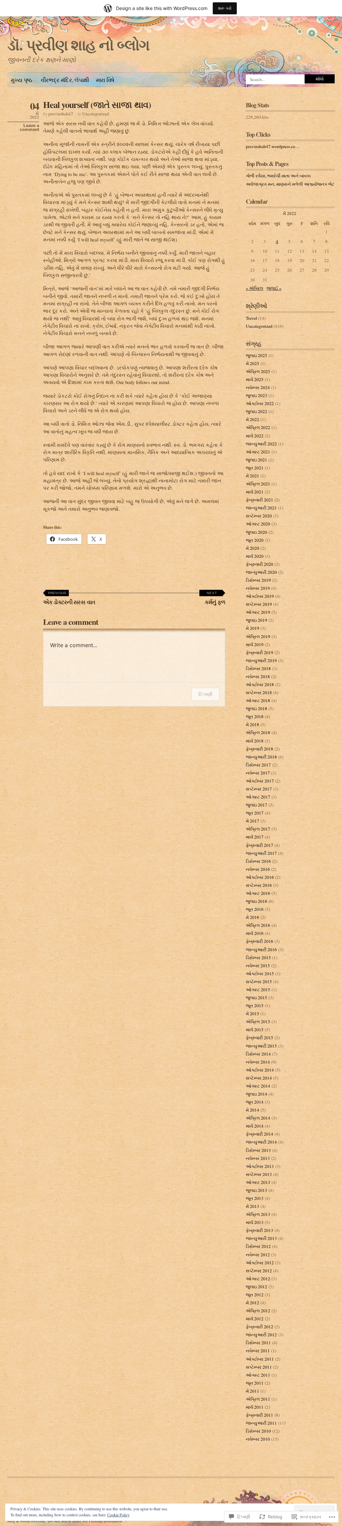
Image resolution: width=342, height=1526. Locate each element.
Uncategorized (95, 114)
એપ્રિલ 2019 (258, 636)
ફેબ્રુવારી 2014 (259, 1134)
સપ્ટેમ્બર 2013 (259, 1174)
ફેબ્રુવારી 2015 (259, 1038)
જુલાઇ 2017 (256, 805)
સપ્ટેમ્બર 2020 (259, 516)
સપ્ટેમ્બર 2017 (259, 789)
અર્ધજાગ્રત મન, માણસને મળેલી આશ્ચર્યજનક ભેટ (290, 184)
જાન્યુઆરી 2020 (261, 572)
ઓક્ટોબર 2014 (260, 1070)
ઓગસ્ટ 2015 (258, 990)
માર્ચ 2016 (255, 933)
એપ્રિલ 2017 (258, 829)
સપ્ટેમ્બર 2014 (259, 1078)
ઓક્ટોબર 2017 (260, 781)
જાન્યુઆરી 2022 (261, 444)
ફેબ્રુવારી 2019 (259, 652)
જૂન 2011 (255, 1383)
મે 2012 (252, 1303)
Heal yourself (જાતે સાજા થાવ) (97, 104)
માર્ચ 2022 (255, 436)
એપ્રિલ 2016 (258, 925)
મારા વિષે (105, 80)
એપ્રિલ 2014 (258, 1118)
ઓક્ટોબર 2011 (260, 1359)
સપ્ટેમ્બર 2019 (259, 604)
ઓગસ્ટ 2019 (258, 612)
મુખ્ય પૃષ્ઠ (21, 80)
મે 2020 (252, 548)
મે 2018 (252, 724)
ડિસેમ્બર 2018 (258, 668)
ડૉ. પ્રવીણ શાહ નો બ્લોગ (78, 45)
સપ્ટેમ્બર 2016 (259, 885)
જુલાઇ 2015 (256, 998)
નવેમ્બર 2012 (258, 1255)
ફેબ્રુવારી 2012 (259, 1327)
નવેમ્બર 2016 (258, 869)
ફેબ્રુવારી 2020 (259, 564)
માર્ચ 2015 (255, 1030)
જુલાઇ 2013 (256, 1190)
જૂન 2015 (255, 1006)
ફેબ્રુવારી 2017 (259, 845)
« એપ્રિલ (254, 288)
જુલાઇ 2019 (256, 620)
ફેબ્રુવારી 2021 (259, 500)
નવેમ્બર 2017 (258, 773)
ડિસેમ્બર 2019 (258, 580)
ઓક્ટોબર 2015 (260, 974)
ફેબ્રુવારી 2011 (259, 1415)
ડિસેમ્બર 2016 (258, 861)
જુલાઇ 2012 (256, 1287)
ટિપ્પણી (205, 694)
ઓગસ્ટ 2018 (258, 700)
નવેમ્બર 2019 (258, 588)
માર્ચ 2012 (255, 1319)
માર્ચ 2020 (255, 556)
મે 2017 (252, 821)
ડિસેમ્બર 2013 (258, 1150)
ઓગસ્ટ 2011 (258, 1375)
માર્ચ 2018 (255, 741)
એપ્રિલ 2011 (258, 1399)
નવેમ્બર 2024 (258, 387)
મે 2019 (252, 628)
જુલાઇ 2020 (256, 532)
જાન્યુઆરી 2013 (261, 1238)
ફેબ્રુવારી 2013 (259, 1230)
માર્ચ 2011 (255, 1407)
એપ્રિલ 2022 (258, 427)
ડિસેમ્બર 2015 (258, 958)
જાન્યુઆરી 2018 (261, 757)
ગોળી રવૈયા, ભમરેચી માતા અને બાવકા (278, 176)
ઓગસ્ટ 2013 (258, 1182)
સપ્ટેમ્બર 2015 (259, 982)
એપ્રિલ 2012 (258, 1311)
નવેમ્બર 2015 (258, 966)
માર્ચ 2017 (255, 837)
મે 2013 (252, 1206)
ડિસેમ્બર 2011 (258, 1343)
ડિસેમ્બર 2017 (258, 765)
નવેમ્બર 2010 (258, 1439)
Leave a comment (29, 127)
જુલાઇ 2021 (256, 460)
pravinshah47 (60, 114)
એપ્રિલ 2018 (258, 732)
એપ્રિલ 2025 (258, 371)
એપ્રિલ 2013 (258, 1214)
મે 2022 (252, 419)
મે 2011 (252, 1391)
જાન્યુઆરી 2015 (261, 1046)
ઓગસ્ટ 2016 (258, 893)
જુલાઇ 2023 (256, 395)
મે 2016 (252, 917)
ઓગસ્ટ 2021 (258, 452)
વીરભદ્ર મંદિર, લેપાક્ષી (64, 80)
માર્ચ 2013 (255, 1222)
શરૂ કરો (224, 8)
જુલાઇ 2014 (256, 1094)
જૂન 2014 (255, 1102)
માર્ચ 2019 (255, 644)
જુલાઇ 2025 (256, 355)
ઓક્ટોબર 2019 (260, 596)
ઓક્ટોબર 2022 (260, 403)
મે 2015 (252, 1014)
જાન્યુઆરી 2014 (261, 1142)
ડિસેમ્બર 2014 (258, 1054)
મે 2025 (252, 363)
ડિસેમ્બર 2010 (258, 1431)
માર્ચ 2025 (255, 379)
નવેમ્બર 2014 (258, 1062)
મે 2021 (252, 476)
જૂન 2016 (255, 909)
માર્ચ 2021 (255, 492)
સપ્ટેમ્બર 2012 (259, 1271)
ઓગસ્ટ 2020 (258, 524)
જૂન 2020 (255, 540)
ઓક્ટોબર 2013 (260, 1166)
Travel (251, 318)
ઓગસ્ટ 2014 (258, 1086)
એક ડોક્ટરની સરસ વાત (69, 598)
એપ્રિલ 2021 (258, 484)
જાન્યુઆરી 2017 (261, 853)
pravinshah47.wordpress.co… (273, 146)
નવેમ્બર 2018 (258, 676)
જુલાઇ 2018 (256, 708)
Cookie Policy (118, 1514)
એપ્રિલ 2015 (258, 1022)
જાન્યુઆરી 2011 (261, 1423)
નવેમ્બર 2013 (258, 1158)
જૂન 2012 (255, 1295)
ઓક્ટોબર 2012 (260, 1263)
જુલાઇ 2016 (256, 901)
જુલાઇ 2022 (256, 411)
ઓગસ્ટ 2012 (258, 1279)
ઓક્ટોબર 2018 (260, 684)
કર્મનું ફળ (215, 598)
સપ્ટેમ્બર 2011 (259, 1367)
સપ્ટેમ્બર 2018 (259, 692)
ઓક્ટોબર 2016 (260, 877)
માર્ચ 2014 (255, 1126)
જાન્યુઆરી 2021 (261, 508)
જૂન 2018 (255, 716)
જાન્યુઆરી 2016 (261, 950)
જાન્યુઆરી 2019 (261, 660)
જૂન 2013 (255, 1198)
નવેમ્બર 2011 (258, 1351)
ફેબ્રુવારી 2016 (259, 941)
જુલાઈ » (274, 288)
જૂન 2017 (255, 813)
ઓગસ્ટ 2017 (258, 797)
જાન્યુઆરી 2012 (261, 1335)
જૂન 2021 (255, 468)
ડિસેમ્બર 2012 (258, 1246)
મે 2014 (252, 1110)
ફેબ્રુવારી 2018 (259, 749)
